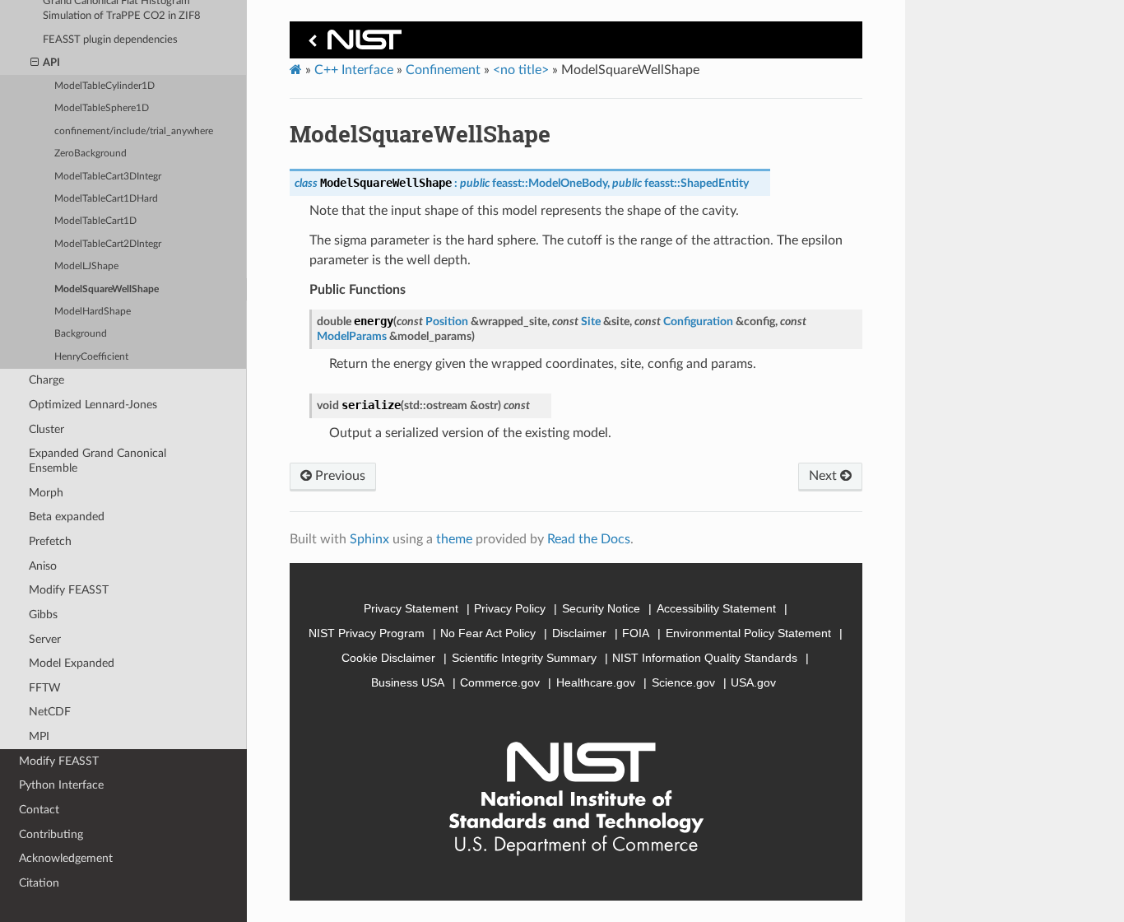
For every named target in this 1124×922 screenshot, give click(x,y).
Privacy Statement (411, 608)
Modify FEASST (69, 590)
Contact (39, 809)
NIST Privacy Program (367, 633)
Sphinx (369, 539)
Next (824, 475)
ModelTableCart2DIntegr (107, 244)
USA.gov (753, 682)
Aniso (43, 566)
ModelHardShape (92, 311)
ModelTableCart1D (95, 221)
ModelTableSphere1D (101, 108)
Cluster (46, 429)
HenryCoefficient (91, 356)
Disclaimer (579, 633)
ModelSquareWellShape (106, 289)
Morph (46, 493)
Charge (46, 380)
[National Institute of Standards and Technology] (352, 44)
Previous (338, 475)
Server (45, 639)
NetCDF (50, 711)
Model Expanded (71, 663)
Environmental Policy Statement (748, 633)
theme (454, 539)
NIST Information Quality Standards (704, 657)
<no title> (521, 70)
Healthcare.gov (595, 682)
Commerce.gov (500, 682)
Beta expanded (67, 516)
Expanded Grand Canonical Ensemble (97, 460)
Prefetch (50, 541)
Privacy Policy (510, 608)
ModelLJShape (86, 266)
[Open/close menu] (34, 63)
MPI (39, 736)
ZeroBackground (90, 153)
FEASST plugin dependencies (110, 40)
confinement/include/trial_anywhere (133, 131)
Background (80, 333)
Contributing (51, 834)
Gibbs (43, 614)
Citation (39, 883)
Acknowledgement (66, 858)
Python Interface (61, 785)
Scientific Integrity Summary (524, 657)
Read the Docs (588, 539)
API (51, 63)
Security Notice (601, 608)
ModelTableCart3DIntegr (107, 176)
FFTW (45, 688)
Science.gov (683, 682)
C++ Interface (353, 70)
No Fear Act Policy (488, 633)
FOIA (635, 633)
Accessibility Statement (716, 608)
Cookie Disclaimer (388, 657)
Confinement (443, 70)
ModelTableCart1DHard (106, 198)
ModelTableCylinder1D (104, 86)
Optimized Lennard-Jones (93, 404)
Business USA (407, 682)
